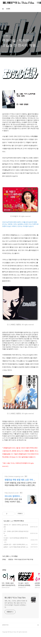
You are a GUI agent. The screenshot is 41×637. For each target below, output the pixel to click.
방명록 (8, 9)
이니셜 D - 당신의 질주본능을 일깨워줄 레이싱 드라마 (16, 539)
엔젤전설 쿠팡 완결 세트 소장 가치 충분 (20, 480)
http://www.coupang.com (14, 476)
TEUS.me (5, 629)
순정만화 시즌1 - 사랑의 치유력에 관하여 (14, 544)
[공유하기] (9, 513)
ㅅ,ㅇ (12, 521)
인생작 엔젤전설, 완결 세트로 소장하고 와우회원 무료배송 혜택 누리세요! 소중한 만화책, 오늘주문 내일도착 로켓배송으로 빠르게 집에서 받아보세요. (20, 484)
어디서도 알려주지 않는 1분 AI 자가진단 (13, 496)
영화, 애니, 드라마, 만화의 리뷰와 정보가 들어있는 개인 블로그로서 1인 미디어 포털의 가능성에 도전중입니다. (16, 604)
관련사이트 (5, 625)
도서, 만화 (6, 521)
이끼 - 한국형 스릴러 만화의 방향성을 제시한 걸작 (16, 532)
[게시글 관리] (12, 513)
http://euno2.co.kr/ (12, 493)
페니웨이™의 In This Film (15, 597)
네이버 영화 (5, 632)
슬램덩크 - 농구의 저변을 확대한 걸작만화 (14, 547)
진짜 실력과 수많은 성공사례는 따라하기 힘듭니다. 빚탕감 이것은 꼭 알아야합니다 (13, 500)
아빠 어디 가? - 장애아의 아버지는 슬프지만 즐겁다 (16, 526)
